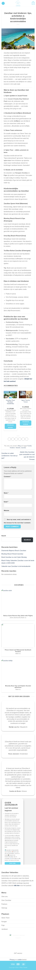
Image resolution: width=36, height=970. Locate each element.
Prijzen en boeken (10, 426)
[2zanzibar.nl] (18, 3)
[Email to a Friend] (19, 439)
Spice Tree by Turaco (25, 401)
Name (6, 493)
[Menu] (3, 3)
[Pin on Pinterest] (23, 439)
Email (6, 502)
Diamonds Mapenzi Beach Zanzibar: (13, 550)
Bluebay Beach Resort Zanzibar (12, 554)
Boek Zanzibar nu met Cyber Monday (14, 557)
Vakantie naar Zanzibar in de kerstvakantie (15, 566)
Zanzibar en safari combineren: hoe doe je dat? (9, 456)
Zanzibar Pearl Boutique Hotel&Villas (10, 402)
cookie (19, 959)
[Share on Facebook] (12, 439)
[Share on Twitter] (16, 439)
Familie (30, 446)
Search (3, 535)
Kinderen (12, 447)
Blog (19, 446)
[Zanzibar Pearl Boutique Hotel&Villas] (10, 394)
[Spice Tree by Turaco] (25, 394)
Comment (7, 476)
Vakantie (18, 447)
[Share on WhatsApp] (9, 439)
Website (6, 510)
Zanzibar (23, 447)
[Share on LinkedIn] (26, 439)
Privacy (12, 959)
